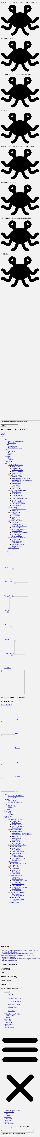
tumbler (3, 950)
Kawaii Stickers (16, 836)
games (5, 959)
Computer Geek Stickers (19, 863)
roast (11, 960)
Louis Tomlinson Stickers (19, 853)
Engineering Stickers (18, 895)
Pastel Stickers (16, 841)
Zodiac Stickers (16, 823)
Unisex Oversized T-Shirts (16, 796)
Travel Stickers (16, 889)
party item (21, 955)
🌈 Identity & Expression (15, 819)
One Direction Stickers (18, 858)
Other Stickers (16, 873)
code (32, 950)
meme (10, 953)
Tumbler (10, 814)
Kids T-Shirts (12, 806)
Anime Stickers (16, 846)
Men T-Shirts (12, 797)
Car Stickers (15, 877)
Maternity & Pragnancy (15, 802)
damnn (22, 959)
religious (7, 960)
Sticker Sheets (16, 870)
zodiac (10, 950)
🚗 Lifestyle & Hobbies (15, 875)
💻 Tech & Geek (13, 862)
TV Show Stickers (17, 856)
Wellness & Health (17, 824)
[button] (3, 433)
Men (5, 794)
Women (6, 799)
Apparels (7, 1017)
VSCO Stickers (16, 843)
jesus (7, 953)
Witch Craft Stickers (18, 826)
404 (30, 950)
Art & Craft (7, 809)
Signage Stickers (17, 890)
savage (15, 960)
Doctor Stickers (16, 894)
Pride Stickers (16, 821)
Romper (10, 807)
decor (16, 955)
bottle (6, 950)
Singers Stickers (16, 855)
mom (4, 953)
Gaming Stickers (17, 885)
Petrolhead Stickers (17, 879)
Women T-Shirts (13, 801)
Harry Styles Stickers (18, 851)
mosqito (6, 957)
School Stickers (16, 897)
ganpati (18, 959)
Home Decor (8, 816)
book (10, 957)
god (24, 950)
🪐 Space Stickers (13, 902)
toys (8, 959)
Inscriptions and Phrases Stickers (21, 833)
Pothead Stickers (17, 850)
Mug (9, 812)
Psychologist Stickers (18, 899)
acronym (20, 950)
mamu (20, 953)
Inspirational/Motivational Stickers (22, 835)
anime (27, 950)
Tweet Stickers (16, 860)
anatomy (26, 959)
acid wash (9, 952)
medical (31, 959)
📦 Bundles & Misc (14, 867)
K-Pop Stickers (16, 848)
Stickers (6, 818)
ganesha (5, 955)
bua (23, 953)
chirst (11, 959)
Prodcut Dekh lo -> (6, 705)
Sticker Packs (16, 872)
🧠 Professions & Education (16, 892)
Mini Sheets (15, 868)
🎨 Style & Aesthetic (14, 829)
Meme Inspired (8, 1024)
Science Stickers (16, 901)
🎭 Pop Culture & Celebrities (17, 845)
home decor (11, 955)
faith (13, 953)
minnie (36, 959)
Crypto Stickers (16, 882)
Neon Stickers (16, 840)
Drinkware (7, 811)
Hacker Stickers (16, 865)
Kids (5, 804)
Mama (17, 953)
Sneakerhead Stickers (18, 884)
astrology (15, 950)
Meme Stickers (16, 838)
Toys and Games (9, 1027)
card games (27, 955)
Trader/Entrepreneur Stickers (20, 887)
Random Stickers (17, 828)
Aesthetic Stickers (17, 831)
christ (14, 959)
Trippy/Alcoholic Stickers (19, 880)
